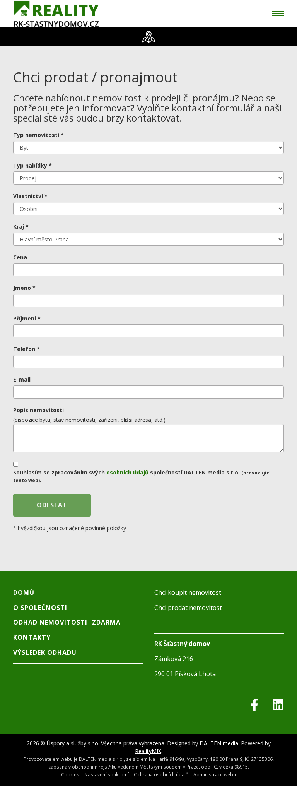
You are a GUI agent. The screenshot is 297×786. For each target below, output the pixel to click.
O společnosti (40, 607)
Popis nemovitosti (38, 410)
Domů (23, 592)
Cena (20, 257)
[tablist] (148, 36)
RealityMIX (148, 751)
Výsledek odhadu (45, 652)
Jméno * (24, 287)
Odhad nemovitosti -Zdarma (67, 622)
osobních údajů (127, 472)
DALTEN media (219, 743)
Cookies (70, 774)
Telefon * (26, 349)
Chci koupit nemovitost (187, 592)
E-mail (22, 379)
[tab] (148, 36)
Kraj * (21, 226)
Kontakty (32, 637)
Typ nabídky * (32, 165)
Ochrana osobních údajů (161, 774)
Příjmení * (27, 318)
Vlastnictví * (30, 196)
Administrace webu (214, 774)
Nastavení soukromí (106, 774)
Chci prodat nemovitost (188, 607)
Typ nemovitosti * (38, 135)
